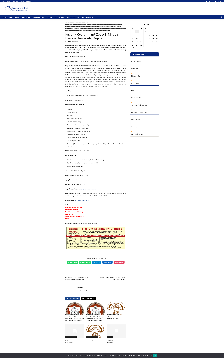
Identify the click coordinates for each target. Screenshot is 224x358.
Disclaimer (22, 1)
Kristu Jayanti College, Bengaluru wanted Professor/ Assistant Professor (77, 278)
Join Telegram (96, 262)
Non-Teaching (68, 30)
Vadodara (107, 30)
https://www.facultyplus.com (84, 290)
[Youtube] (221, 1)
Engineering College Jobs (104, 24)
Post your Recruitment (85, 17)
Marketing (76, 28)
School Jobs (71, 17)
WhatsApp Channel (85, 262)
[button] (222, 17)
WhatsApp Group (72, 262)
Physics (80, 30)
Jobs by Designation (70, 22)
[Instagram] (209, 1)
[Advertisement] (95, 268)
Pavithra (69, 41)
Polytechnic (26, 17)
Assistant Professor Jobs (81, 24)
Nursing (49, 17)
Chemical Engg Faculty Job (116, 24)
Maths (106, 28)
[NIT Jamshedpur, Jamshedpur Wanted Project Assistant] (95, 331)
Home (3, 1)
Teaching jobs (101, 30)
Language (76, 26)
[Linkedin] (212, 1)
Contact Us (28, 1)
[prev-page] (66, 346)
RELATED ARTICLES (72, 298)
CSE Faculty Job (69, 26)
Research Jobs (59, 17)
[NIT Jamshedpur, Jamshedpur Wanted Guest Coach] (116, 308)
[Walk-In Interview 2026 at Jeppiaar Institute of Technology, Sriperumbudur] (74, 331)
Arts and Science (38, 17)
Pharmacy (75, 30)
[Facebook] (206, 1)
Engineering (13, 17)
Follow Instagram (119, 262)
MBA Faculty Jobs (93, 26)
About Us (8, 1)
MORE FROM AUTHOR (88, 298)
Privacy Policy (15, 1)
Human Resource (69, 28)
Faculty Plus (85, 26)
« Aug (132, 48)
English (80, 26)
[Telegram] (215, 1)
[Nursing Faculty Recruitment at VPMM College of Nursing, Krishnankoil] (116, 331)
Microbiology (122, 28)
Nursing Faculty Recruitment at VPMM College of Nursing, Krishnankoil (115, 340)
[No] (222, 355)
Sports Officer (93, 30)
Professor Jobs (86, 30)
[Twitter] (218, 1)
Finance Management (103, 26)
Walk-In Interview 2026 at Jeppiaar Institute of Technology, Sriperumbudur (74, 340)
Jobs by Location (112, 26)
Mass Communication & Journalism (95, 28)
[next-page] (69, 346)
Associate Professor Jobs (92, 24)
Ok (155, 355)
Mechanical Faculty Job (113, 28)
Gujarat (118, 26)
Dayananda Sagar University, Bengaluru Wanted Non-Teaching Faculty (112, 278)
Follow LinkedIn (107, 262)
